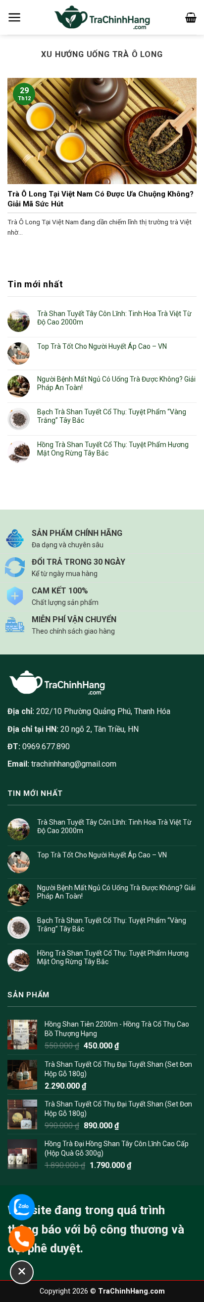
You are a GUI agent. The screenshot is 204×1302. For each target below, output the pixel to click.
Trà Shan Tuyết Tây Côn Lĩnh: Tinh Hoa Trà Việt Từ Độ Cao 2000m (114, 318)
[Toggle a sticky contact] (22, 1272)
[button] (14, 17)
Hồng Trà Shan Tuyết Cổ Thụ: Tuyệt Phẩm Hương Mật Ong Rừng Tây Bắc (113, 449)
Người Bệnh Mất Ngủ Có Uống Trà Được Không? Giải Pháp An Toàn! (116, 383)
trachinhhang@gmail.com (73, 764)
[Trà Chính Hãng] (102, 17)
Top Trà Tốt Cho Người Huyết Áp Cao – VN (102, 346)
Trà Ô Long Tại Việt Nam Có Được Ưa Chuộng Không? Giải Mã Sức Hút (100, 199)
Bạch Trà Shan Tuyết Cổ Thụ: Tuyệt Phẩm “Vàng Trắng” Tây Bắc (111, 416)
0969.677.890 (38, 746)
